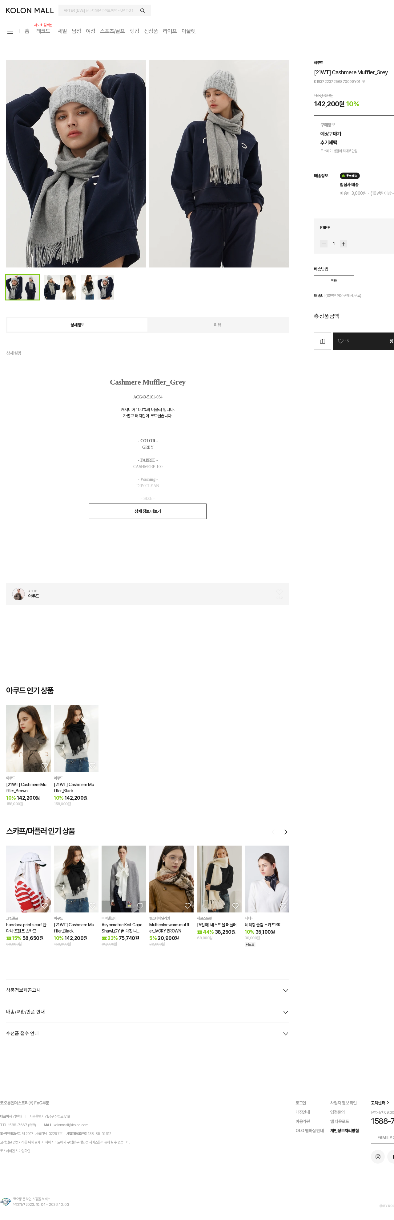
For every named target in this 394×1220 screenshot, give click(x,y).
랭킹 (134, 31)
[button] (44, 765)
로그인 (301, 1102)
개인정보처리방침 (344, 1130)
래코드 (43, 30)
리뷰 (217, 324)
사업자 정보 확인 (343, 1102)
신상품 (151, 31)
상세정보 (77, 324)
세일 (62, 31)
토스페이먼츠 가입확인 (15, 1151)
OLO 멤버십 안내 (310, 1130)
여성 (90, 31)
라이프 (170, 31)
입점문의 (337, 1112)
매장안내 (303, 1112)
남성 (76, 31)
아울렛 (188, 31)
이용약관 (303, 1121)
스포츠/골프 (112, 31)
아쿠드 (318, 63)
